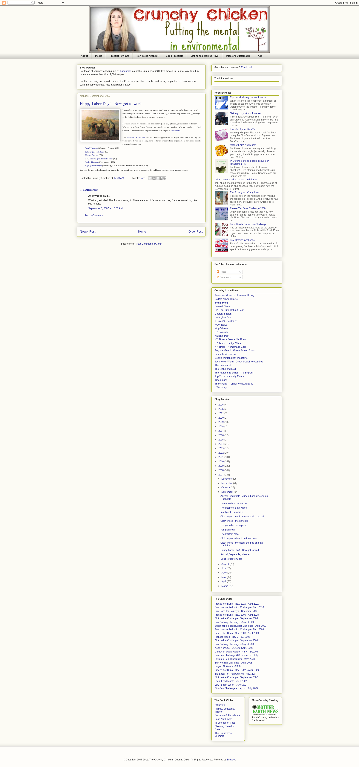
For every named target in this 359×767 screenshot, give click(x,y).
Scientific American (225, 354)
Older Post (195, 231)
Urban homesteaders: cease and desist (236, 179)
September (227, 491)
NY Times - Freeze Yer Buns (230, 339)
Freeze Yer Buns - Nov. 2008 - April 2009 (237, 633)
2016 (221, 435)
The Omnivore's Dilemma (223, 734)
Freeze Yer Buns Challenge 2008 (248, 208)
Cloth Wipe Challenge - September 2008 (236, 640)
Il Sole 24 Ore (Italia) (226, 321)
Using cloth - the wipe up (233, 525)
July (224, 568)
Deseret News (222, 306)
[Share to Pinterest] (164, 178)
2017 (221, 430)
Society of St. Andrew (135, 137)
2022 (221, 413)
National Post (222, 335)
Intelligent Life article (231, 512)
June (224, 572)
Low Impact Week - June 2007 (231, 684)
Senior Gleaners (92, 162)
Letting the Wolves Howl (205, 55)
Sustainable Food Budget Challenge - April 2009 (240, 625)
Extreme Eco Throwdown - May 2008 (235, 659)
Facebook (125, 71)
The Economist (223, 365)
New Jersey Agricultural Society (99, 159)
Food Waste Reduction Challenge (248, 224)
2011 (221, 457)
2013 (221, 448)
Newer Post (87, 231)
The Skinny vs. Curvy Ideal (245, 192)
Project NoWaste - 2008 (227, 666)
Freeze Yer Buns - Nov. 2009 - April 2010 (237, 614)
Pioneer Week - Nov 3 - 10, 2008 (232, 636)
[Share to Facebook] (161, 178)
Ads (260, 55)
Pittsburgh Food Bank (94, 152)
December (227, 478)
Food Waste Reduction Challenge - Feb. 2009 (239, 629)
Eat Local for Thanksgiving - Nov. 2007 (236, 673)
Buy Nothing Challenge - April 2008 (233, 662)
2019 (221, 422)
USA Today (221, 387)
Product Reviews (119, 55)
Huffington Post (223, 317)
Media (98, 55)
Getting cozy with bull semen (245, 113)
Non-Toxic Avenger (147, 55)
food (143, 178)
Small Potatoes (91, 148)
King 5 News (221, 328)
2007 (221, 474)
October (226, 487)
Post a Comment (94, 215)
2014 (221, 444)
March (225, 586)
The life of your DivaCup (243, 129)
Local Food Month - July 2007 (231, 681)
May (224, 577)
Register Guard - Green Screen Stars (235, 350)
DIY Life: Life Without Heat (229, 310)
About (84, 55)
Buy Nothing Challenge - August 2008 (235, 644)
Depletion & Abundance (227, 715)
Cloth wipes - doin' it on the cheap (238, 538)
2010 (221, 461)
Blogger (231, 759)
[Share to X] (157, 178)
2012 (221, 452)
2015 (221, 439)
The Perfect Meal (229, 534)
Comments (225, 277)
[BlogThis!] (154, 178)
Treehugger (221, 380)
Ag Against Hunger (93, 165)
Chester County (91, 155)
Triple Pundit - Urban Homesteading (234, 383)
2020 (221, 417)
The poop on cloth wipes (233, 507)
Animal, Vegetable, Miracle (234, 554)
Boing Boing (221, 302)
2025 (221, 409)
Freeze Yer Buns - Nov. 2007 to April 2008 (237, 670)
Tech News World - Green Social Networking (239, 361)
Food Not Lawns (223, 719)
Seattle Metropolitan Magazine (231, 357)
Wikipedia (175, 130)
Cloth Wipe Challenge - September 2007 (236, 677)
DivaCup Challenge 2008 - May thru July (236, 655)
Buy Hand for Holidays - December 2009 (236, 611)
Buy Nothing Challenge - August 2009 (235, 622)
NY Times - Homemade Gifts (230, 346)
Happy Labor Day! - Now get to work (240, 550)
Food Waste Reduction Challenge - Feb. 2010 (239, 607)
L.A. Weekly (221, 332)
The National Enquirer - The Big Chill (234, 372)
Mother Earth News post (243, 145)
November (227, 483)
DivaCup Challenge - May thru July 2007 (236, 688)
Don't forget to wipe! (231, 558)
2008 (221, 470)
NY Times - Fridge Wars (228, 343)
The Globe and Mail (225, 369)
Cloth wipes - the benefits (234, 520)
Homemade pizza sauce (233, 503)
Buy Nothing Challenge (242, 240)
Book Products (174, 55)
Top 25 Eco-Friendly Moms (229, 376)
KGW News (221, 324)
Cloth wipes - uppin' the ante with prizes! (242, 516)
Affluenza (220, 705)
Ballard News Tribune (226, 299)
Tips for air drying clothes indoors (248, 97)
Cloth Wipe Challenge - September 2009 (236, 618)
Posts (222, 271)
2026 (221, 404)
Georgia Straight (223, 313)
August (225, 564)
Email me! (246, 67)
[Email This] (150, 178)
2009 (221, 465)
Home (142, 231)
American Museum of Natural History (235, 295)
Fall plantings (227, 529)
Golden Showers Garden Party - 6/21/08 (236, 651)
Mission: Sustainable (238, 55)
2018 (221, 426)
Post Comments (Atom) (149, 243)
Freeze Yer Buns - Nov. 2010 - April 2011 (237, 603)
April (224, 581)
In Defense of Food (225, 722)
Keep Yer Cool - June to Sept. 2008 (234, 647)
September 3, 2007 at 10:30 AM (105, 208)
